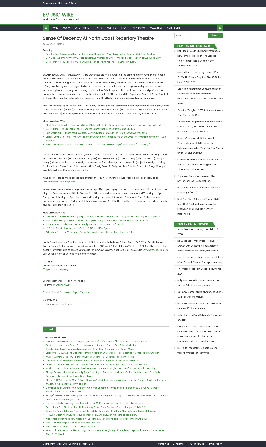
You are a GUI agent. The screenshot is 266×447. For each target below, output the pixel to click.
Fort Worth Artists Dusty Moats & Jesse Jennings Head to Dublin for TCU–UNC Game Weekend (96, 132)
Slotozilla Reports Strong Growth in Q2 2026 (197, 232)
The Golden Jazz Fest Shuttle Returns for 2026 (70, 426)
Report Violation (81, 292)
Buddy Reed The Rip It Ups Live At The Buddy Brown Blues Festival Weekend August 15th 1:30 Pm (96, 407)
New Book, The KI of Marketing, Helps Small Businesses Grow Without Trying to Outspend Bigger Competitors (104, 216)
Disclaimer (65, 292)
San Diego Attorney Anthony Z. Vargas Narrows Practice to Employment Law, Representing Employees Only (103, 57)
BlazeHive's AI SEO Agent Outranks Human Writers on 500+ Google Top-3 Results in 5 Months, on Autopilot (102, 352)
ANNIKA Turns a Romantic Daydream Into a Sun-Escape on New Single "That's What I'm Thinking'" (98, 144)
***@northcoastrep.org (55, 269)
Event (124, 27)
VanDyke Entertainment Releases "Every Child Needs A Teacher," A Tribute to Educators (93, 360)
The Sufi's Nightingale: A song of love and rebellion (73, 422)
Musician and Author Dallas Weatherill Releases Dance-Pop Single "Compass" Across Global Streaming (101, 368)
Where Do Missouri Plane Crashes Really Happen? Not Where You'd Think (84, 224)
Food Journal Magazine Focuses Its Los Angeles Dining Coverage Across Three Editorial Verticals (97, 220)
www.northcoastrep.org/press (59, 181)
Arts (99, 27)
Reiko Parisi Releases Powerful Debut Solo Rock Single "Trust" (199, 190)
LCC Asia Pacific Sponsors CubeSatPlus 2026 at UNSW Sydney (79, 228)
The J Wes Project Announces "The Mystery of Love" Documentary (196, 178)
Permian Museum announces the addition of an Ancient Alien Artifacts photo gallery (91, 414)
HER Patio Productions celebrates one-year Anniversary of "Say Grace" (198, 350)
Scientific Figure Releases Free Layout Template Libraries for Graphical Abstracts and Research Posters (101, 411)
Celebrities (156, 27)
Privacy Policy (215, 443)
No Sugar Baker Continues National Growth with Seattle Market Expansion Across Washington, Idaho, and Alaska (197, 245)
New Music (139, 27)
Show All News (50, 292)
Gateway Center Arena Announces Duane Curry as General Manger (200, 294)
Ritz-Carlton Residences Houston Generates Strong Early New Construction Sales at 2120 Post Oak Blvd (101, 54)
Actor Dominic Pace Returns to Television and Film (199, 317)
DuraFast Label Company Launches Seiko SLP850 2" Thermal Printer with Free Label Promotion (96, 403)
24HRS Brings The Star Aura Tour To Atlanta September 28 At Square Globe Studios (90, 128)
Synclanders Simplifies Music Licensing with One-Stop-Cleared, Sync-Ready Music (90, 349)
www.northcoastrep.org (155, 249)
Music (66, 27)
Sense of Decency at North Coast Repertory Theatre (98, 38)
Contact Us (163, 443)
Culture (111, 27)
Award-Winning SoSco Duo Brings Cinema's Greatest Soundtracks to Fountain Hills (90, 356)
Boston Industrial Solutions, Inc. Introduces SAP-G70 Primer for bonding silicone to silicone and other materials (199, 164)
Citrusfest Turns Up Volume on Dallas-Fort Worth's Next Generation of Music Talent (90, 232)
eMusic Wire (58, 14)
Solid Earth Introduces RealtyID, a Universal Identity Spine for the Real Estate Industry (91, 61)
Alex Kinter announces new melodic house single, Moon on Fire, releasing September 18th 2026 (96, 418)
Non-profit (173, 27)
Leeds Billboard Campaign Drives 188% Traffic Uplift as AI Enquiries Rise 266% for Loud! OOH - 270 (199, 77)
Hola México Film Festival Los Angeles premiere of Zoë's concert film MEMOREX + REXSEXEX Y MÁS (97, 341)
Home (55, 27)
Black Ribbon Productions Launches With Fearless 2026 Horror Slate (199, 306)
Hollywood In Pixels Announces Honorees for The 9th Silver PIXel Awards (199, 283)
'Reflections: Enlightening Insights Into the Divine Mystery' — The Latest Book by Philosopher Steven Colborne (199, 126)
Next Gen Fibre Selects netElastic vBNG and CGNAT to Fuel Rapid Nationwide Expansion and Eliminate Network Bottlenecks (198, 206)
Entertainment (83, 27)
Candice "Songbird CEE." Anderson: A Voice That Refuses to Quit (200, 113)
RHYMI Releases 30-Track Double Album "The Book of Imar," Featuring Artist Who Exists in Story (96, 364)
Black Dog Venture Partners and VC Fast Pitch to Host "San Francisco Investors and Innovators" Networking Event (106, 125)
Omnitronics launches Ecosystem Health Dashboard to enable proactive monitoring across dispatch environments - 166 (200, 96)
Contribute (178, 443)
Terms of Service (195, 443)
